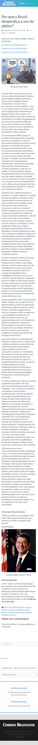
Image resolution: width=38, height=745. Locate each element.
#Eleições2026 (24, 610)
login (20, 624)
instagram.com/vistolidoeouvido (15, 52)
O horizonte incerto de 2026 (19, 706)
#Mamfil (28, 612)
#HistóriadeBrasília (16, 612)
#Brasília (16, 607)
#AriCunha (8, 607)
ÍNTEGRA (12, 33)
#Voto (13, 615)
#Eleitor (5, 612)
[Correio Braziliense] (10, 3)
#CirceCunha (26, 607)
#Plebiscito (6, 615)
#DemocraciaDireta (9, 610)
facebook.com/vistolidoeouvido (14, 48)
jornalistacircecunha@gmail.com (14, 45)
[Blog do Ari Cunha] (28, 3)
